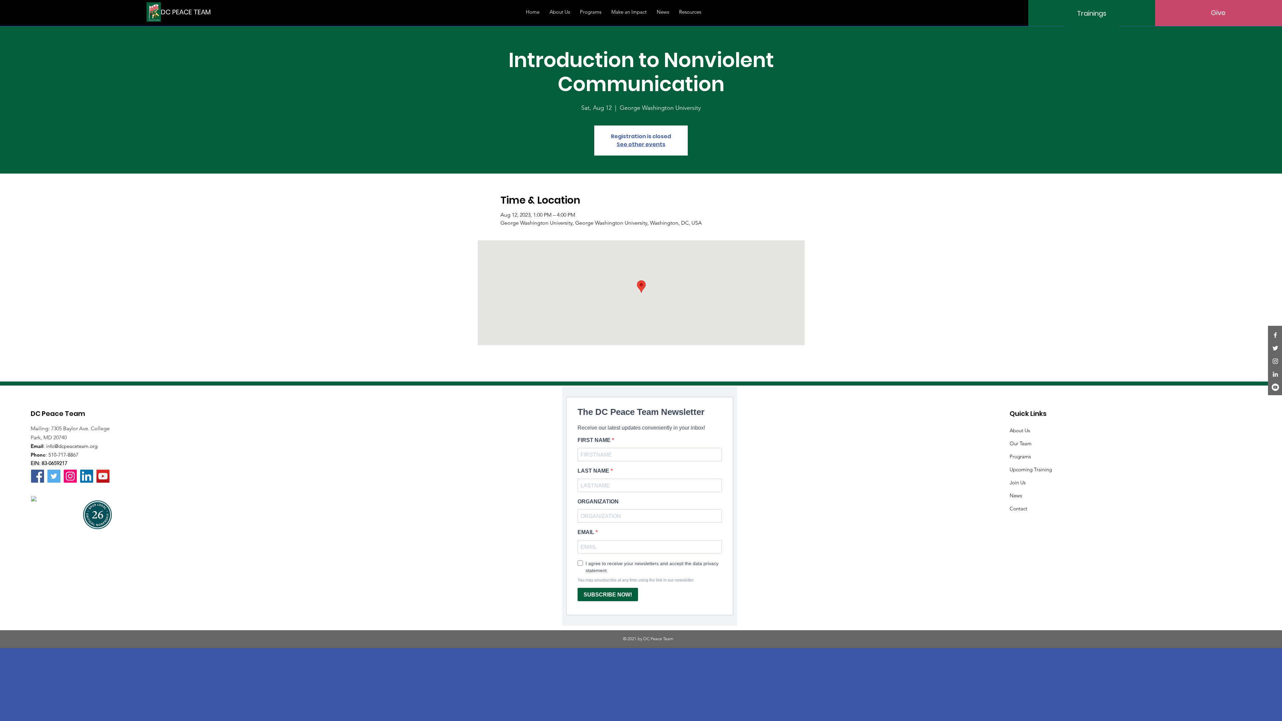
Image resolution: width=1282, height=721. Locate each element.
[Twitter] (1275, 348)
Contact (1018, 508)
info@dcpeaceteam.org (71, 446)
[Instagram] (1275, 361)
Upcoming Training (1031, 469)
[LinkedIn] (1275, 374)
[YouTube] (1275, 387)
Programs (1020, 456)
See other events (641, 144)
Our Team (1021, 443)
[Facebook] (1275, 335)
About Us (1020, 430)
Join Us (1018, 482)
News (1016, 495)
